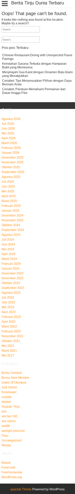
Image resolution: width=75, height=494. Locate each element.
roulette (7, 397)
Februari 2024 (11, 264)
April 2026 (9, 138)
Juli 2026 (8, 124)
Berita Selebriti (12, 373)
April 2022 (9, 321)
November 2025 (12, 162)
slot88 (6, 426)
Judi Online (9, 387)
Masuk (6, 462)
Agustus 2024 (11, 235)
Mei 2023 (8, 307)
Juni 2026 (8, 128)
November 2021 (12, 336)
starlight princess (13, 431)
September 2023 (13, 288)
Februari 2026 (11, 148)
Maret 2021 (9, 350)
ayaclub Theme (21, 489)
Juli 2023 (8, 297)
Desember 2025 (12, 157)
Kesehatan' (9, 392)
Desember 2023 (12, 273)
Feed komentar (12, 472)
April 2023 (9, 312)
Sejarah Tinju (11, 406)
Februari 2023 (11, 317)
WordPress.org (12, 477)
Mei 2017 (8, 355)
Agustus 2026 (11, 119)
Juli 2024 (8, 239)
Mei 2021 (8, 346)
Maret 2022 (9, 326)
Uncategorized (12, 440)
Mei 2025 (8, 191)
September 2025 (13, 172)
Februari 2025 (11, 206)
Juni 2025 (8, 186)
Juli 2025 (8, 181)
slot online (9, 421)
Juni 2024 (8, 244)
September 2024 (13, 230)
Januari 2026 (10, 152)
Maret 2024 (9, 259)
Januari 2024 (10, 268)
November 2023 (12, 278)
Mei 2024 (8, 249)
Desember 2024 (12, 215)
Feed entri (8, 467)
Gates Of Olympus (14, 382)
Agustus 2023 (11, 293)
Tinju (5, 435)
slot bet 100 (9, 416)
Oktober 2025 (11, 167)
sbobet (6, 402)
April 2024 (9, 254)
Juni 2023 (8, 302)
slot (4, 411)
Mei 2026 (8, 133)
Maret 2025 (9, 201)
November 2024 (12, 220)
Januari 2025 (10, 210)
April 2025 (9, 196)
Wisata (6, 445)
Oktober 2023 (11, 283)
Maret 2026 (9, 143)
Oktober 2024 (11, 225)
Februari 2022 (11, 331)
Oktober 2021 (11, 341)
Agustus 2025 (11, 177)
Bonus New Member (15, 377)
